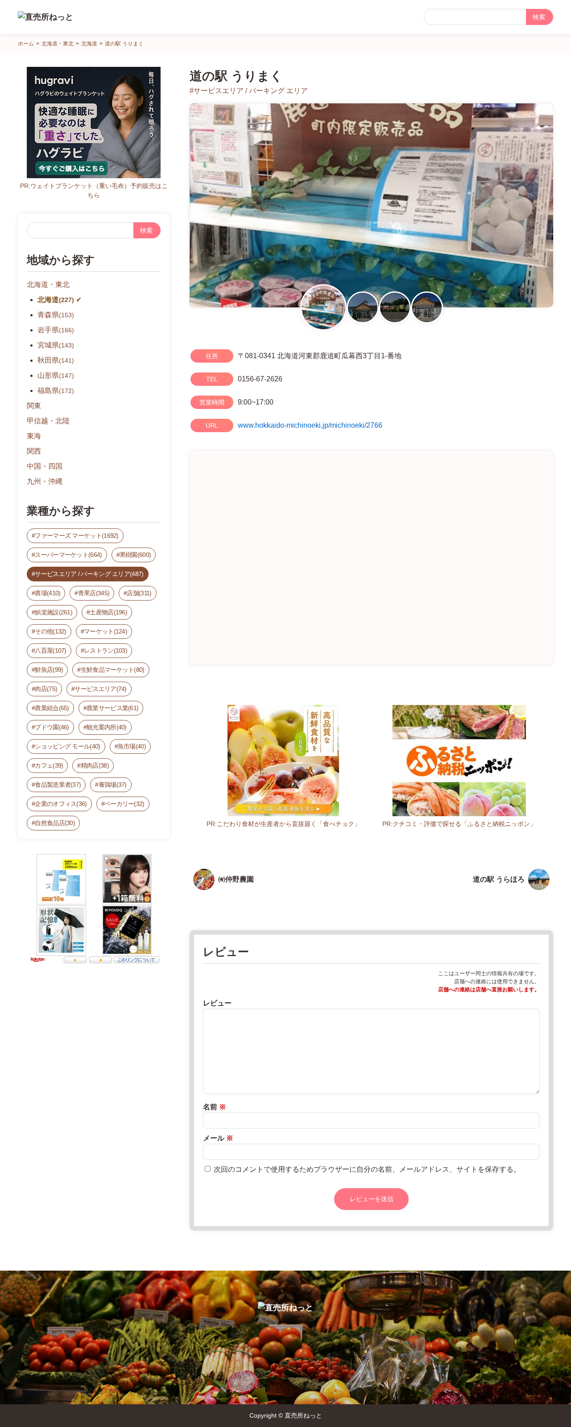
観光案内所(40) (107, 727)
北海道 (55, 299)
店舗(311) (139, 593)
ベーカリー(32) (124, 803)
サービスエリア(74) (100, 688)
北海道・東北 (48, 284)
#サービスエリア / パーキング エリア (249, 90)
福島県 (55, 390)
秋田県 (55, 360)
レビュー (217, 1003)
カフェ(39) (49, 765)
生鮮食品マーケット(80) (113, 669)
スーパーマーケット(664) (68, 554)
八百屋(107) (50, 650)
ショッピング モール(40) (67, 746)
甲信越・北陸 (48, 421)
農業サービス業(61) (112, 707)
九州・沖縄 (44, 481)
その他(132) (50, 631)
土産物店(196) (108, 612)
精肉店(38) (95, 765)
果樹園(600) (135, 554)
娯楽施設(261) (53, 612)
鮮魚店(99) (49, 669)
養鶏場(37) (113, 784)
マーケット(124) (105, 631)
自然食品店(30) (55, 822)
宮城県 (55, 345)
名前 (214, 1107)
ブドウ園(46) (52, 727)
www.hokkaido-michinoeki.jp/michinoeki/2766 (310, 425)
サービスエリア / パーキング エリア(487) (89, 573)
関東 (34, 405)
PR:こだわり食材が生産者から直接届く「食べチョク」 (283, 823)
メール (218, 1138)
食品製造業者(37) (58, 784)
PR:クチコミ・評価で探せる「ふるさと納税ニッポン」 (459, 823)
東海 (34, 436)
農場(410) (47, 593)
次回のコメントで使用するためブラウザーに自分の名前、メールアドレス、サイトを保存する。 (367, 1169)
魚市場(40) (132, 746)
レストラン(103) (105, 650)
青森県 (55, 315)
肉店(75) (46, 688)
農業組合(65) (52, 707)
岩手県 (55, 330)
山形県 (55, 375)
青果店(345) (93, 593)
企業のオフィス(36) (61, 803)
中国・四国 (44, 466)
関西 (34, 451)
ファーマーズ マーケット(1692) (76, 535)
